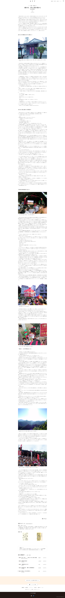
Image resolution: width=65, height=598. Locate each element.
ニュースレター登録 (33, 584)
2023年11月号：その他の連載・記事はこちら (32, 580)
